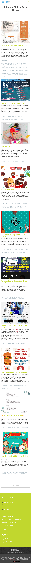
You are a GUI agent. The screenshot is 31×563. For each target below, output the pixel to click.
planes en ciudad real (14, 253)
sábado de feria (23, 253)
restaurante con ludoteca (7, 73)
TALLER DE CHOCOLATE (9, 190)
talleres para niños (18, 207)
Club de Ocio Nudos (9, 63)
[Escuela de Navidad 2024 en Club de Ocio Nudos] (15, 443)
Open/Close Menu (2, 2)
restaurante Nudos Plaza (6, 74)
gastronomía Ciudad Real (22, 66)
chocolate (25, 203)
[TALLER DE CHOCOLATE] (15, 177)
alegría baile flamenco (8, 249)
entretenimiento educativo (12, 472)
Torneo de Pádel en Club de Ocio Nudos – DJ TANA (14, 281)
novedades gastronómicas (18, 67)
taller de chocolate (9, 207)
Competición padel (16, 116)
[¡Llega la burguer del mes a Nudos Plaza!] (15, 359)
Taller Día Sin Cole (7, 146)
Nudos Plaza (21, 386)
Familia (16, 204)
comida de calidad (17, 64)
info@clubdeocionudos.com (9, 507)
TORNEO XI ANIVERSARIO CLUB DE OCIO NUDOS (14, 326)
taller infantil (8, 162)
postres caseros (10, 71)
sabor (13, 388)
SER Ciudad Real (14, 119)
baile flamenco (24, 249)
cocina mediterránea (17, 63)
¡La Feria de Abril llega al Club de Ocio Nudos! (13, 235)
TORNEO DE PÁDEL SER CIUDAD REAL (13, 103)
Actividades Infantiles (17, 203)
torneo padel (20, 119)
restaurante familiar (18, 73)
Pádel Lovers (7, 119)
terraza (16, 76)
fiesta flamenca (22, 252)
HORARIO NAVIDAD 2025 (7, 525)
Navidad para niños (5, 473)
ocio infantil (15, 206)
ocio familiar (22, 161)
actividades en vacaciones (8, 470)
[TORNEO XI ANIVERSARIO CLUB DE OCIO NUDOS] (15, 313)
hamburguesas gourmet (6, 67)
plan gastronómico (19, 70)
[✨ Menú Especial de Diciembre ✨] (15, 402)
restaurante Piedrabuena (18, 74)
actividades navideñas (19, 470)
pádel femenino (10, 297)
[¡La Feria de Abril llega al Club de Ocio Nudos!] (15, 222)
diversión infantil (10, 161)
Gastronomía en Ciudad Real (18, 427)
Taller (2, 207)
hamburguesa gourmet (6, 386)
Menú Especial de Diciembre (12, 415)
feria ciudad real (8, 252)
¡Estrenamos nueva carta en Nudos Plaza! (14, 45)
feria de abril (16, 252)
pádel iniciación (17, 297)
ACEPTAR (16, 561)
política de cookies (13, 559)
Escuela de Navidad (23, 472)
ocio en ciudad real (5, 253)
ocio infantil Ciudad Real (20, 473)
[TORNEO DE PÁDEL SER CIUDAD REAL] (15, 90)
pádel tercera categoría (11, 298)
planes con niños (22, 206)
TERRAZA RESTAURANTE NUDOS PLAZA (11, 522)
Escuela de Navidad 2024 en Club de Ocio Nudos (14, 456)
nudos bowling (15, 386)
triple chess (17, 388)
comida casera (10, 64)
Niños (24, 204)
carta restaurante (16, 61)
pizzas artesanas (10, 70)
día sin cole (3, 161)
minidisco (21, 204)
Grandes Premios (15, 343)
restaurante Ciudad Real (19, 71)
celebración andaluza (6, 251)
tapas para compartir (9, 76)
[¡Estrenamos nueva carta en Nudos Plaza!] (15, 32)
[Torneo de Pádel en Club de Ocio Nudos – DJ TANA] (15, 268)
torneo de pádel (20, 298)
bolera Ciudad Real (7, 61)
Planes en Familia (10, 428)
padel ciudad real (18, 118)
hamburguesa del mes (21, 385)
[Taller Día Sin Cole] (15, 133)
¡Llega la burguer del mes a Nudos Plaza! (14, 372)
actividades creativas (8, 203)
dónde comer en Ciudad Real (11, 66)
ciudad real (3, 204)
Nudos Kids (17, 161)
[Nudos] (8, 2)
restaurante (8, 388)
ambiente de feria (17, 249)
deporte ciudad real (16, 295)
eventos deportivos (10, 118)
